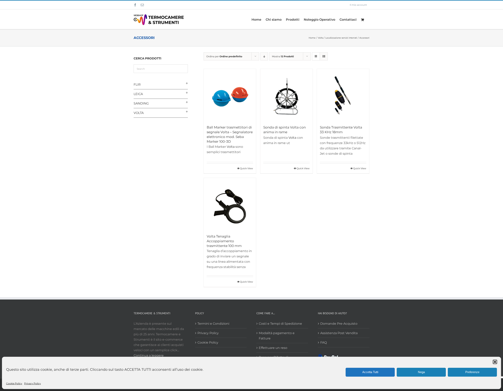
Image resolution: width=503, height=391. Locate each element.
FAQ (323, 342)
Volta (231, 147)
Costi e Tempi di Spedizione (280, 323)
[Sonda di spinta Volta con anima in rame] (286, 95)
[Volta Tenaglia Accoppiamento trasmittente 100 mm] (230, 204)
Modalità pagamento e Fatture (277, 335)
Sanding (141, 103)
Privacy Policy (32, 383)
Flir (137, 84)
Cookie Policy (14, 383)
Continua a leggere (149, 355)
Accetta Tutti (370, 372)
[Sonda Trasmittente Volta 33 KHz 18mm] (343, 95)
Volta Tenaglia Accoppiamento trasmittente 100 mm (224, 241)
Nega (421, 372)
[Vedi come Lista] (324, 56)
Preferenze (472, 372)
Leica (138, 94)
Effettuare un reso (273, 348)
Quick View (246, 168)
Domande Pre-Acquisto (338, 323)
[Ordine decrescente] (264, 56)
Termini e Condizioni (213, 323)
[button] (495, 362)
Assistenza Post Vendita (339, 333)
